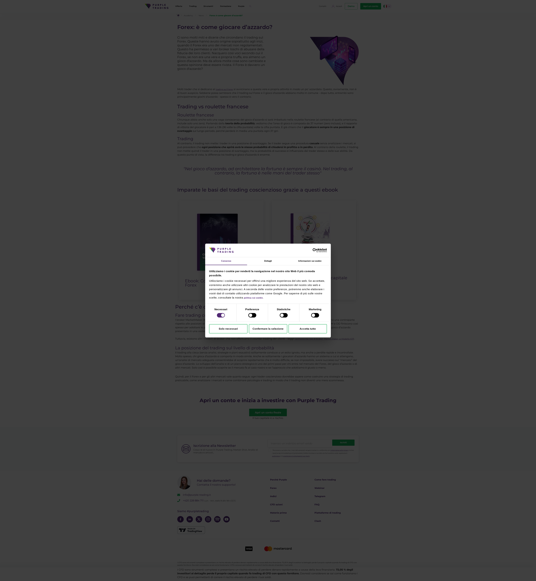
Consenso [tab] (226, 260)
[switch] (252, 316)
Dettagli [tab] (268, 260)
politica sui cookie (256, 298)
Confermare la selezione (268, 329)
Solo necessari (228, 329)
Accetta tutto (308, 329)
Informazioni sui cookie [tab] (310, 260)
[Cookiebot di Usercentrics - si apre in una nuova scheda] (314, 249)
